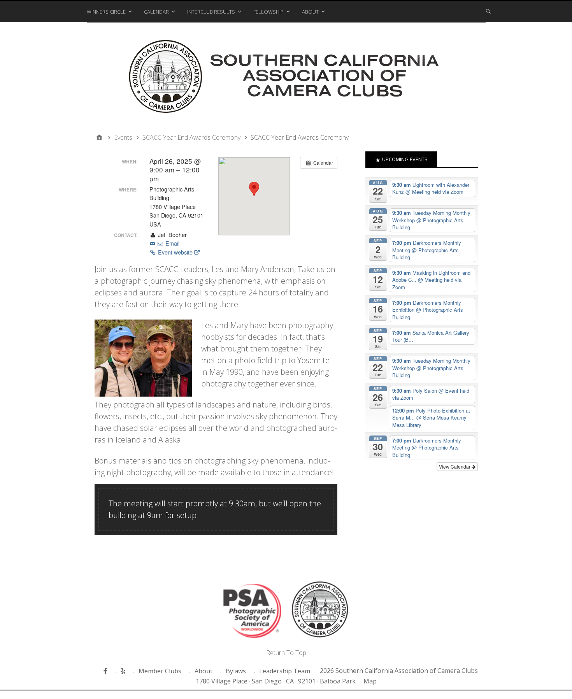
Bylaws (236, 671)
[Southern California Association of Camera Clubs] (286, 78)
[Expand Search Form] (488, 11)
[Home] (99, 137)
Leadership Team (284, 671)
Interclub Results (211, 11)
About (310, 11)
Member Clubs (160, 671)
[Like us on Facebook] (106, 671)
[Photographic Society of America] (252, 612)
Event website (175, 252)
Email (171, 243)
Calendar (156, 11)
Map (370, 681)
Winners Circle (106, 11)
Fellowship (268, 11)
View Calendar (455, 466)
